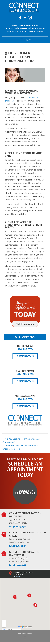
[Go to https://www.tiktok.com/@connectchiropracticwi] (20, 18)
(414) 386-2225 (25, 374)
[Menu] (25, 638)
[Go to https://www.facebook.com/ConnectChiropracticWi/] (25, 18)
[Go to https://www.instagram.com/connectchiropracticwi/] (30, 18)
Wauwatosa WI (38, 28)
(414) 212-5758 (25, 348)
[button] (25, 492)
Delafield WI (11, 28)
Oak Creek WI (24, 28)
